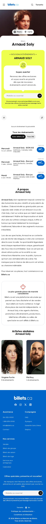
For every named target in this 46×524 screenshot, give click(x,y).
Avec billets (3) (18, 137)
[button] (41, 149)
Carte (30, 32)
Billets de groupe (9, 448)
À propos (28, 421)
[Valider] (40, 96)
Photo (19, 32)
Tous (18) (30, 137)
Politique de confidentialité (22, 511)
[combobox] (39, 4)
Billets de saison (9, 452)
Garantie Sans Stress (33, 425)
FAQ (26, 417)
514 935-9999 (8, 417)
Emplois (28, 430)
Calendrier (7, 467)
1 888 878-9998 (9, 421)
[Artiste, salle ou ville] (32, 4)
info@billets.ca (8, 425)
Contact (6, 430)
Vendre (5, 444)
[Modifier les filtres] (4, 117)
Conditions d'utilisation (23, 515)
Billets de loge (8, 456)
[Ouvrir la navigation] (4, 5)
